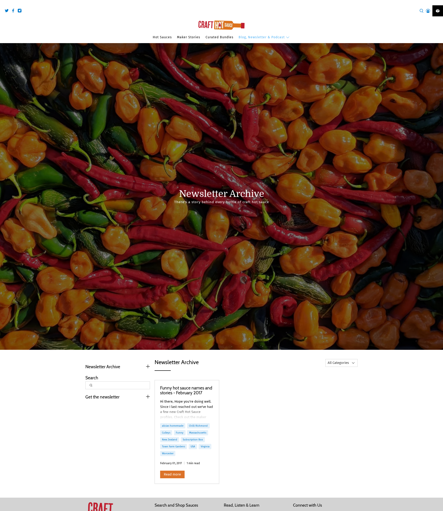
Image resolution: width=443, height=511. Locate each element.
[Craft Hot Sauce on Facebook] (14, 11)
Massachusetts (197, 432)
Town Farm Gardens (173, 446)
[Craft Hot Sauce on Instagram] (21, 11)
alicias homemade (172, 425)
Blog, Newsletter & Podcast (262, 37)
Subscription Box (193, 439)
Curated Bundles (219, 37)
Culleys (166, 432)
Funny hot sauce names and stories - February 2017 (186, 390)
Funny (179, 432)
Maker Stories (188, 37)
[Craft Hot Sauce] (221, 25)
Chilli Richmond (198, 425)
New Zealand (169, 439)
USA (193, 446)
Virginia (205, 446)
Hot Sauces (162, 37)
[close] (438, 2)
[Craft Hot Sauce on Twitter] (8, 11)
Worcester (168, 453)
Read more (172, 474)
